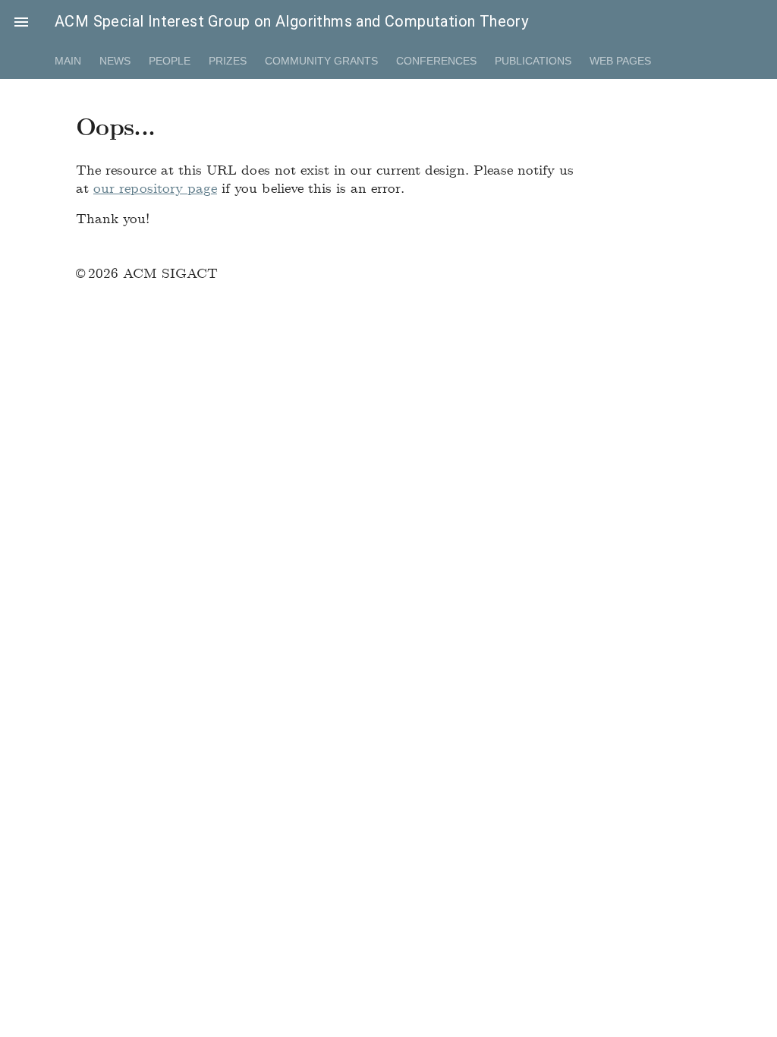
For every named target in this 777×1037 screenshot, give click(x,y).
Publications (533, 61)
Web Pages (620, 61)
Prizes (228, 61)
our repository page (155, 187)
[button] (21, 21)
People (169, 61)
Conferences (436, 61)
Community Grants (321, 61)
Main (68, 61)
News (115, 61)
